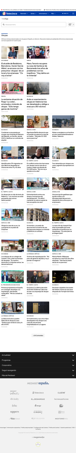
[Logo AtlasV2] (14, 418)
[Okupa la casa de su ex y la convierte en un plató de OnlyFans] (12, 214)
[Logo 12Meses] (61, 412)
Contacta (38, 429)
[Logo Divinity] (14, 399)
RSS (73, 427)
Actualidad (6, 355)
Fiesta (3, 96)
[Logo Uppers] (14, 412)
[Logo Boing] (14, 405)
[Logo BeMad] (61, 405)
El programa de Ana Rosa (10, 285)
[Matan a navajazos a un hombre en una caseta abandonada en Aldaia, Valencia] (63, 121)
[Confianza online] (38, 446)
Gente (29, 60)
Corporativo (6, 365)
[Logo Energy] (38, 405)
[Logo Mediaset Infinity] (14, 392)
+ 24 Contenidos (38, 335)
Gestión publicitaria (66, 427)
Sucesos (30, 96)
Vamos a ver (31, 129)
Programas (6, 360)
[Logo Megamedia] (39, 437)
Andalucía (56, 191)
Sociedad (4, 60)
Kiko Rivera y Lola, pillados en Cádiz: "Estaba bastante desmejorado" (22, 10)
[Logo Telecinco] (38, 392)
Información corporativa (13, 427)
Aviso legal (3, 427)
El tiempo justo (32, 160)
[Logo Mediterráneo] (61, 418)
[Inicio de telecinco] (10, 13)
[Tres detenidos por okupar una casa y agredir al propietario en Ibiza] (63, 152)
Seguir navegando (9, 370)
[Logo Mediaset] (38, 384)
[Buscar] (70, 24)
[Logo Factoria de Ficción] (61, 399)
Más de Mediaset (8, 375)
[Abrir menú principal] (73, 13)
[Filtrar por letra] (73, 24)
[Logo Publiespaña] (38, 418)
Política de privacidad (27, 427)
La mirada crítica (33, 254)
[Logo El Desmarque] (38, 399)
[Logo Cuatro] (61, 392)
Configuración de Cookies (41, 427)
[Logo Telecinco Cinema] (38, 412)
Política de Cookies (54, 427)
